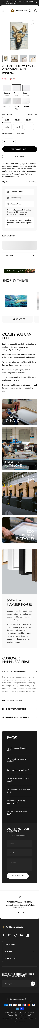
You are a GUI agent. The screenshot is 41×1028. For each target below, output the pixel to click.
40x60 (29, 127)
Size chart (33, 115)
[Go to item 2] (14, 58)
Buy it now (19, 156)
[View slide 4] (23, 912)
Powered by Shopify (25, 1015)
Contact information (20, 1022)
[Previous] (3, 2)
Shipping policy (33, 1019)
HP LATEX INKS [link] (27, 478)
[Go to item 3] (23, 58)
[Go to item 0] (5, 58)
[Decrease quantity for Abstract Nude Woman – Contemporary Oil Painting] (4, 141)
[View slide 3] (21, 912)
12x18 (7, 120)
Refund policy (6, 1019)
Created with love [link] (13, 464)
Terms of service (23, 1019)
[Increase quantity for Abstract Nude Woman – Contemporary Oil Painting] (13, 141)
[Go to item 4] (32, 58)
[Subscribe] (33, 983)
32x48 (18, 127)
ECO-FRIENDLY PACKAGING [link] (25, 535)
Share (7, 182)
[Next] (36, 2)
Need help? (33, 182)
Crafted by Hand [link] (12, 419)
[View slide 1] (15, 912)
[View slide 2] (18, 912)
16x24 (17, 120)
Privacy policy (14, 1019)
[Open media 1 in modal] (33, 22)
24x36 (7, 127)
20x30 (28, 120)
